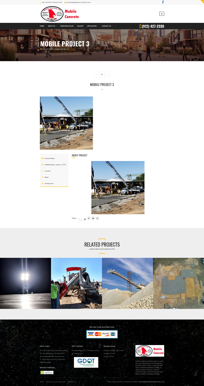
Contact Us (72, 382)
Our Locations (60, 382)
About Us (49, 382)
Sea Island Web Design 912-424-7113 (151, 382)
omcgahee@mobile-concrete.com (78, 2)
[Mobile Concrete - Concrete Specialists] (59, 14)
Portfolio (48, 49)
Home (42, 382)
